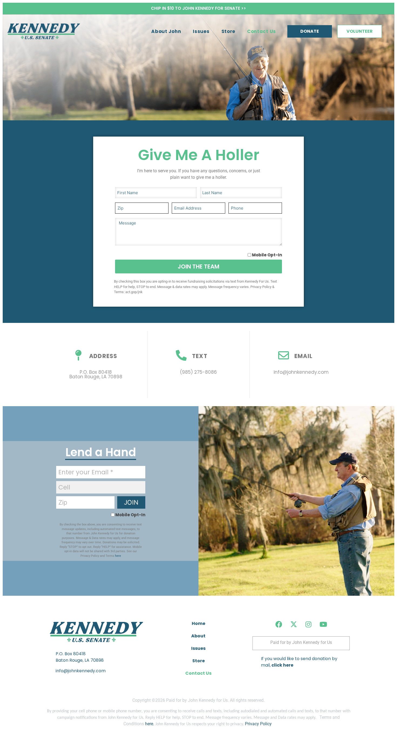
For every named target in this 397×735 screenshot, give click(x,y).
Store (228, 31)
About (198, 636)
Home (198, 623)
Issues (201, 31)
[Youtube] (323, 624)
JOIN (131, 502)
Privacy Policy (258, 723)
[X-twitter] (293, 624)
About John (166, 31)
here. (149, 723)
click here (282, 665)
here (118, 556)
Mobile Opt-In (267, 255)
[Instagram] (308, 624)
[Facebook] (278, 624)
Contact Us (261, 31)
